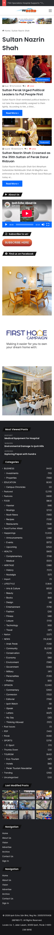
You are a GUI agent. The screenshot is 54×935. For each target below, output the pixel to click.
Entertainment (13, 607)
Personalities (12, 676)
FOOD (7, 501)
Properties (11, 477)
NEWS (7, 639)
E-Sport (10, 745)
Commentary (12, 690)
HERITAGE (9, 565)
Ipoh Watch (12, 703)
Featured (8, 491)
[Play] (6, 224)
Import (7, 579)
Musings (10, 510)
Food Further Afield (13, 528)
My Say (10, 717)
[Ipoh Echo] (27, 10)
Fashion (10, 611)
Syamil (7, 149)
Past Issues (9, 726)
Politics (9, 680)
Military (10, 671)
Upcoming (11, 547)
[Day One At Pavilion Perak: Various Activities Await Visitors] (44, 794)
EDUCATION (10, 482)
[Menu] (50, 11)
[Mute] (43, 224)
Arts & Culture (13, 588)
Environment (12, 662)
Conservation (13, 653)
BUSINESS (9, 468)
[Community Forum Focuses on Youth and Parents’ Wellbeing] (27, 814)
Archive (6, 852)
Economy (11, 657)
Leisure (9, 620)
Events (9, 542)
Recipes (10, 519)
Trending (8, 773)
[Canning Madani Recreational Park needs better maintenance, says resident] (27, 794)
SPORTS (8, 740)
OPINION (8, 685)
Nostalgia (11, 574)
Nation (7, 634)
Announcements (14, 537)
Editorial (10, 699)
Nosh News (12, 514)
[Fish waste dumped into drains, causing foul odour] (44, 804)
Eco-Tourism (12, 759)
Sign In (5, 861)
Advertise (6, 847)
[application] (27, 214)
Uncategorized (11, 777)
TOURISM (9, 754)
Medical (10, 560)
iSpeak (9, 708)
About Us (6, 838)
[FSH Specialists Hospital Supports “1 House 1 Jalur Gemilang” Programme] (10, 804)
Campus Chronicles (15, 487)
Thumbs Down (11, 750)
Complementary (14, 556)
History (10, 570)
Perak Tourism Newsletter (19, 768)
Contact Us (7, 856)
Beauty (9, 593)
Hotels (9, 763)
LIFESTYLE (9, 584)
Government (12, 667)
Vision (5, 842)
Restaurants (12, 524)
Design (9, 602)
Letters (9, 713)
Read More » (12, 113)
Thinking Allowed (14, 722)
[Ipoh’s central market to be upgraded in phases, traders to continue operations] (44, 814)
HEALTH (8, 551)
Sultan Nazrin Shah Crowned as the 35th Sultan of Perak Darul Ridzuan (26, 157)
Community (12, 648)
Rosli (6, 86)
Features (8, 496)
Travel (9, 630)
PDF (6, 731)
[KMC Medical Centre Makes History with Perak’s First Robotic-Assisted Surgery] (27, 804)
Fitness (9, 616)
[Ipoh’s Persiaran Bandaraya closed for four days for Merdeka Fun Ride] (10, 814)
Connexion (11, 694)
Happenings (9, 533)
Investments (12, 473)
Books (9, 597)
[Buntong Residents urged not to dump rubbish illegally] (10, 794)
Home (7, 30)
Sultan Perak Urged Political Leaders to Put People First (23, 92)
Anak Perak (12, 643)
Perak (7, 736)
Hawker (10, 505)
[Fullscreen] (47, 224)
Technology (12, 625)
